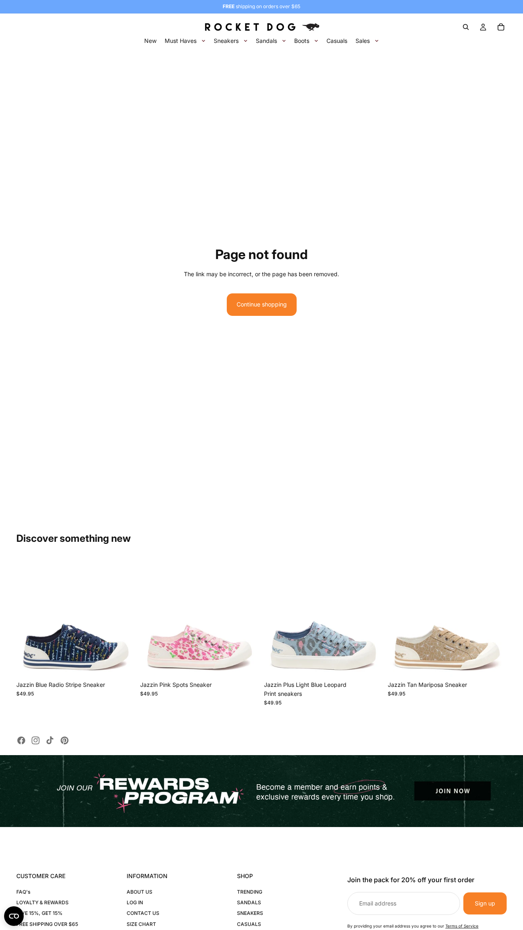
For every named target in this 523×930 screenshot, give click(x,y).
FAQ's (23, 892)
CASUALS (249, 924)
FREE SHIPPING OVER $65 (47, 924)
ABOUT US (139, 892)
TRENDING (249, 892)
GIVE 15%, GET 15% (39, 913)
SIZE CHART (141, 924)
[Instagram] (35, 740)
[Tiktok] (50, 740)
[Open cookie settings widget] (14, 916)
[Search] (466, 27)
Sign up (485, 903)
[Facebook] (21, 740)
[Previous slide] (28, 617)
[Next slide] (123, 617)
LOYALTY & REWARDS (42, 902)
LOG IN (135, 902)
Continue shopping (262, 304)
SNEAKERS (250, 913)
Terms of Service (461, 925)
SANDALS (249, 902)
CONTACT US (143, 913)
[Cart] (501, 27)
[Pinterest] (64, 740)
